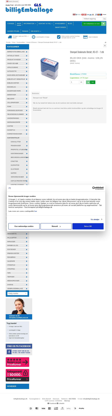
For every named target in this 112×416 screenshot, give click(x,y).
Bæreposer (11, 95)
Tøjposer (10, 277)
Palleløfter (12, 237)
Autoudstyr (11, 71)
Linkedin (61, 403)
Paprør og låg (12, 245)
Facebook (52, 403)
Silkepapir (11, 261)
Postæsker (11, 249)
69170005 (72, 399)
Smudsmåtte (12, 234)
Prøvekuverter (13, 253)
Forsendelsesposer (15, 110)
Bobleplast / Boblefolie (16, 79)
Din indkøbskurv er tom (92, 23)
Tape (9, 273)
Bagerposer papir (14, 91)
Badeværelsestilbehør (16, 75)
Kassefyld (11, 130)
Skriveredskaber (17, 177)
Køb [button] (92, 82)
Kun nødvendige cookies (24, 226)
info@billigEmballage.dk (91, 399)
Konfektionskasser (14, 134)
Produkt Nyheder (14, 59)
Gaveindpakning (13, 118)
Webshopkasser (13, 281)
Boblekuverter (13, 83)
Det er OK (88, 226)
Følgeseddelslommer (15, 114)
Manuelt (55, 226)
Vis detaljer (95, 219)
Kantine (10, 126)
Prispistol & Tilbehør (19, 149)
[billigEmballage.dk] (56, 10)
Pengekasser (16, 145)
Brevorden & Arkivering (20, 157)
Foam (9, 106)
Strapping (11, 269)
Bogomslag (11, 87)
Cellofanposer (13, 102)
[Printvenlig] (105, 42)
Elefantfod (15, 165)
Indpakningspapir (13, 122)
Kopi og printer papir (18, 181)
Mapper (13, 173)
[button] (104, 45)
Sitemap (67, 401)
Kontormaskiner (17, 153)
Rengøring (11, 257)
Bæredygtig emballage (16, 52)
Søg (104, 18)
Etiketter (14, 161)
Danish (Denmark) (13, 1)
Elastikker (15, 169)
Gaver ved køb (12, 63)
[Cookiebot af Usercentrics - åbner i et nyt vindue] (94, 188)
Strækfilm (11, 265)
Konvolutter (16, 142)
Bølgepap (10, 99)
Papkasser (11, 241)
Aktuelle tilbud (13, 55)
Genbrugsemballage (15, 288)
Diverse (10, 284)
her (35, 211)
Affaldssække (12, 67)
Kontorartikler (13, 138)
